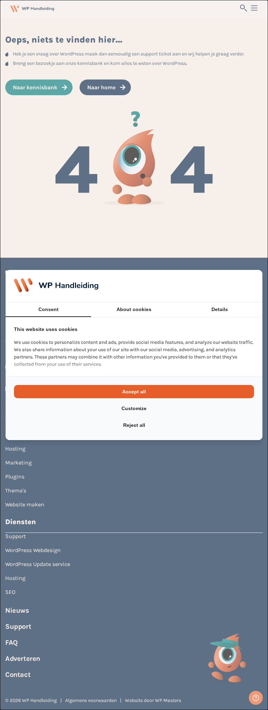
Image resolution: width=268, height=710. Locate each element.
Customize (134, 408)
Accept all (134, 391)
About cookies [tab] (134, 309)
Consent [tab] (48, 309)
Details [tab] (219, 309)
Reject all (134, 425)
